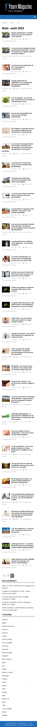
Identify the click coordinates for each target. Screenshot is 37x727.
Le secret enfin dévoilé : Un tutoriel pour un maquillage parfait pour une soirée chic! (21, 258)
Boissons (5, 629)
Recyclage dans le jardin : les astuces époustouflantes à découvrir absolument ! (21, 480)
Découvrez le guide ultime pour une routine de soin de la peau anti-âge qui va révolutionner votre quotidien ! (22, 514)
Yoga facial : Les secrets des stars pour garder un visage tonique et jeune (21, 320)
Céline (26, 39)
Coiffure (4, 636)
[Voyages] (6, 83)
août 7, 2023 (17, 134)
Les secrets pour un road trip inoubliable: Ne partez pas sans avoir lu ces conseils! (22, 465)
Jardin (4, 662)
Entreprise (5, 656)
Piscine (4, 682)
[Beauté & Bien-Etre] (6, 67)
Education (5, 649)
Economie (5, 646)
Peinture (4, 679)
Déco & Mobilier (7, 643)
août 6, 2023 (17, 200)
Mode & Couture (7, 672)
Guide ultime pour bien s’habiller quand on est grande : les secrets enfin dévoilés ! (22, 561)
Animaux (4, 619)
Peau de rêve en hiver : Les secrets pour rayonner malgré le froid (22, 383)
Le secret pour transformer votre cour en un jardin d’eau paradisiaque (21, 164)
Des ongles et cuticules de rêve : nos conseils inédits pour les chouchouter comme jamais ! (23, 130)
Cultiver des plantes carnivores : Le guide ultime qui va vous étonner (22, 289)
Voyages (4, 715)
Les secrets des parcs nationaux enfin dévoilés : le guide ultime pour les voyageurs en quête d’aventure (23, 399)
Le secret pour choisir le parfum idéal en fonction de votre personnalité (22, 195)
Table (4, 705)
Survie (4, 702)
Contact (20, 725)
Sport (3, 695)
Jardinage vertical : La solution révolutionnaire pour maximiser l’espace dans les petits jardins (22, 545)
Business (5, 633)
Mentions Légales (28, 725)
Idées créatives (7, 659)
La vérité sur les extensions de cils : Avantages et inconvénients (22, 67)
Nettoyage (5, 676)
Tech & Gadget (7, 709)
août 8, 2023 (17, 71)
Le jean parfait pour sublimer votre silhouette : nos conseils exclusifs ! (22, 243)
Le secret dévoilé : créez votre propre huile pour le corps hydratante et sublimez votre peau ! (22, 449)
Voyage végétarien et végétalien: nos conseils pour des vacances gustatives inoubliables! (21, 83)
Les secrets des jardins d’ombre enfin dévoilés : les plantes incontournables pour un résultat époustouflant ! (23, 227)
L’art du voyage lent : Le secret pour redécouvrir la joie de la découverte (22, 530)
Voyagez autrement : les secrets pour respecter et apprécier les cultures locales (23, 335)
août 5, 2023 (17, 263)
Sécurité (4, 692)
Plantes (4, 685)
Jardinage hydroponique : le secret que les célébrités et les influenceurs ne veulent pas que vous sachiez (22, 416)
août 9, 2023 (17, 39)
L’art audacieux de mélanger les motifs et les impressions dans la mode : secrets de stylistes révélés (22, 497)
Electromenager (7, 652)
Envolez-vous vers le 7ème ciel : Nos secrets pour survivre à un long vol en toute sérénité (22, 274)
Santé (4, 689)
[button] (34, 16)
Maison (4, 669)
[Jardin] (6, 35)
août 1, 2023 (8, 519)
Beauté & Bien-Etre (8, 626)
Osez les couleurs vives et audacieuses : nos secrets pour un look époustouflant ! (22, 432)
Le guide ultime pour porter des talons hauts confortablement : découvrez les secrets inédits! (22, 304)
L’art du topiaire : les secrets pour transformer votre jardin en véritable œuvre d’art (23, 99)
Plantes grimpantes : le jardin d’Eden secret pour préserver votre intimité (21, 34)
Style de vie (5, 699)
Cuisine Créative (7, 639)
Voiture (4, 712)
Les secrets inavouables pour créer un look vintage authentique (21, 115)
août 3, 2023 (17, 387)
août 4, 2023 (17, 324)
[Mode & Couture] (6, 50)
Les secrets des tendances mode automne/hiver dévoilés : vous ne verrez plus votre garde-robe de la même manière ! (23, 51)
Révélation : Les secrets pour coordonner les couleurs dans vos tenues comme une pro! (21, 367)
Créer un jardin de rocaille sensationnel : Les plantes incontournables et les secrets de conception (22, 351)
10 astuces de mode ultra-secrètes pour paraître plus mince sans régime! (21, 180)
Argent (4, 623)
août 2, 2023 (8, 454)
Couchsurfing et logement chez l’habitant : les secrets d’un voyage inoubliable (22, 210)
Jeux (3, 666)
